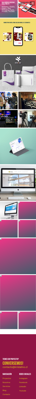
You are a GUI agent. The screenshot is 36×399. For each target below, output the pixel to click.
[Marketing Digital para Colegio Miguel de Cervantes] (18, 36)
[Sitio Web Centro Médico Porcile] (18, 183)
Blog (4, 390)
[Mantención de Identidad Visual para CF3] (9, 9)
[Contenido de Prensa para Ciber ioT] (9, 100)
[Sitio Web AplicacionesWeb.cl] (18, 146)
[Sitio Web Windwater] (9, 210)
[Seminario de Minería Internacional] (18, 293)
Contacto (6, 394)
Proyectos (7, 378)
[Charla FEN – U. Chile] (9, 320)
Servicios (6, 386)
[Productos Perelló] (9, 229)
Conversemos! (13, 363)
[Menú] (32, 3)
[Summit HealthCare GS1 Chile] (18, 256)
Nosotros (6, 382)
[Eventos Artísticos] (9, 119)
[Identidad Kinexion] (18, 73)
